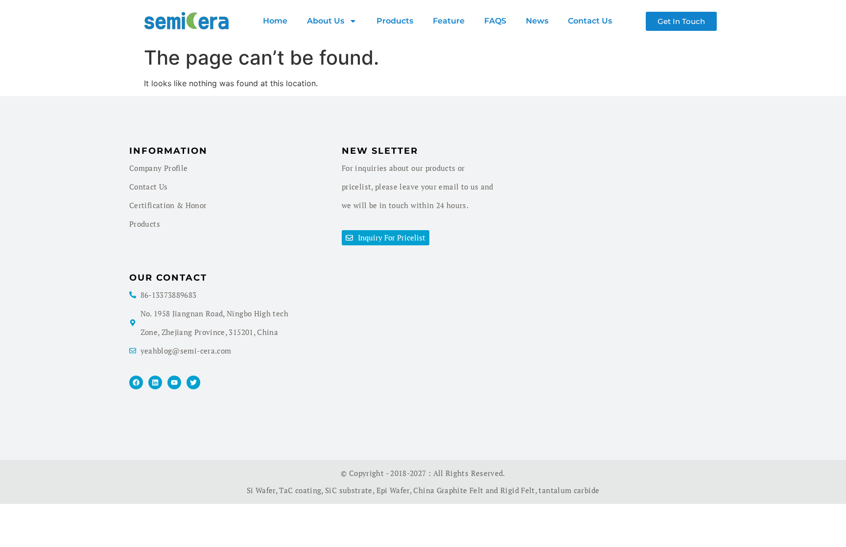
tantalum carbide (569, 490)
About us (325, 20)
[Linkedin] (155, 382)
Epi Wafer (393, 490)
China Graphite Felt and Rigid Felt (474, 490)
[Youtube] (174, 382)
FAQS (495, 20)
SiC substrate (349, 490)
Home (275, 20)
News (537, 20)
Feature (449, 20)
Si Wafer (261, 490)
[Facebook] (136, 382)
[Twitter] (193, 382)
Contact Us (590, 20)
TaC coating (300, 490)
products (394, 20)
